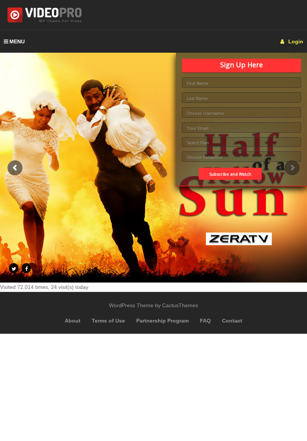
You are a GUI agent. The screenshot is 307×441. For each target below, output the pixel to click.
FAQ (205, 321)
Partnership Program (162, 321)
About (72, 321)
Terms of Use (108, 321)
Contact (232, 321)
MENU (17, 41)
